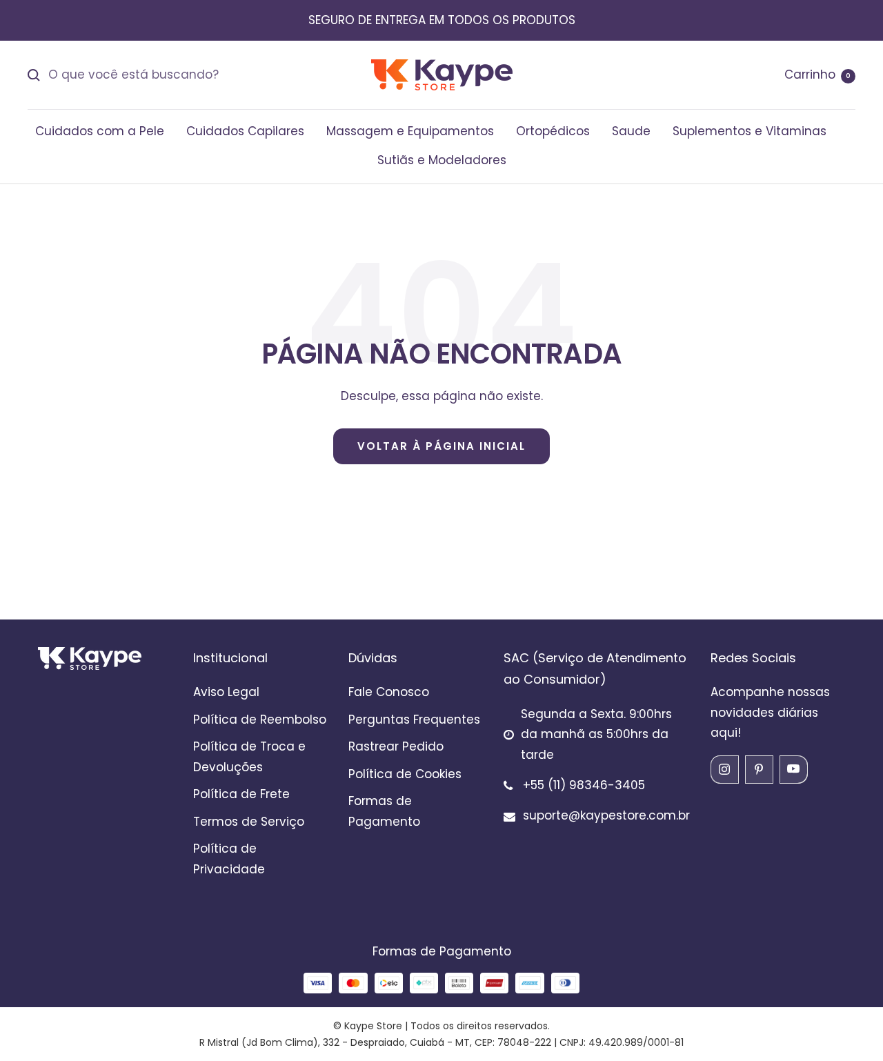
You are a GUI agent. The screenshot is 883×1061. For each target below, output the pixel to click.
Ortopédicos (553, 131)
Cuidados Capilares (245, 131)
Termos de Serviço (248, 821)
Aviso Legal (226, 692)
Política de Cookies (405, 774)
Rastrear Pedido (396, 746)
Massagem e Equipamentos (410, 131)
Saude (631, 131)
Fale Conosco (388, 692)
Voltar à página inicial (441, 446)
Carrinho (817, 74)
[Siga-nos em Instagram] (724, 769)
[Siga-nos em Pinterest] (759, 769)
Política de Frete (241, 794)
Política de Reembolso (259, 719)
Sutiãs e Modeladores (441, 160)
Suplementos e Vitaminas (749, 131)
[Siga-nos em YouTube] (793, 769)
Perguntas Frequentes (414, 719)
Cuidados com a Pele (99, 131)
